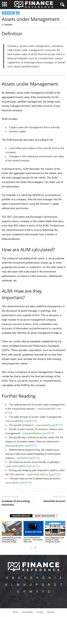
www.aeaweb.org (45, 425)
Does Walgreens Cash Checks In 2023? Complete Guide (54, 539)
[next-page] (35, 547)
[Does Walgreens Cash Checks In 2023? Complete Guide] (55, 528)
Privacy (40, 612)
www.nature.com (14, 482)
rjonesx (8, 24)
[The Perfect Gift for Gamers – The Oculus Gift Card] (34, 528)
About (15, 612)
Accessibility (27, 612)
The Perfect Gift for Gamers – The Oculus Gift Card (33, 539)
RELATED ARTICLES (21, 515)
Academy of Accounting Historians (16, 502)
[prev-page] (31, 547)
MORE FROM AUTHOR (45, 515)
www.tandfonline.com (49, 408)
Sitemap (50, 612)
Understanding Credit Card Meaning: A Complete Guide (11, 539)
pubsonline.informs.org (40, 474)
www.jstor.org (24, 457)
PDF (8, 412)
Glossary (8, 12)
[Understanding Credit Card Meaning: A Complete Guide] (12, 528)
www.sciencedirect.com (18, 466)
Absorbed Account (54, 501)
